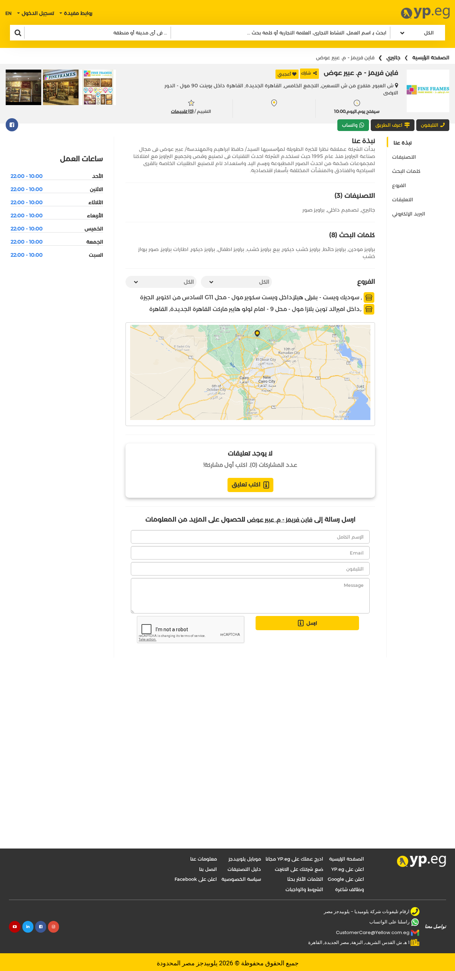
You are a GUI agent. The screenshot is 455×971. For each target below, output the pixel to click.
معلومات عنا (203, 859)
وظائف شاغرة (349, 889)
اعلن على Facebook (196, 879)
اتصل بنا (208, 869)
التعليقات (402, 199)
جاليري (393, 57)
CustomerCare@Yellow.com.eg (373, 932)
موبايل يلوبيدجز (245, 859)
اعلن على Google (346, 879)
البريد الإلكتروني (408, 214)
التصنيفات (404, 157)
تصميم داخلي (343, 210)
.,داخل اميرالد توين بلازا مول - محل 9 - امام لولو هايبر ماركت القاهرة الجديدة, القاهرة (256, 309)
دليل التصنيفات (244, 869)
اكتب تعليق (246, 484)
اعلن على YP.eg (347, 869)
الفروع (399, 185)
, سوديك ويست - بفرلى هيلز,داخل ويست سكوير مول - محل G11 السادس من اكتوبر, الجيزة (251, 297)
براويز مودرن (361, 249)
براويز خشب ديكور (301, 249)
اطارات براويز (174, 249)
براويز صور (314, 210)
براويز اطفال (231, 249)
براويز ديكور (203, 249)
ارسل (311, 623)
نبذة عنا (403, 143)
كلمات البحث (406, 171)
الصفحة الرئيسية (430, 57)
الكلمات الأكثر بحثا (305, 879)
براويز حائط (334, 249)
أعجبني (284, 74)
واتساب (350, 125)
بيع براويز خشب (263, 249)
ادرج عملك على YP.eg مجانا (294, 859)
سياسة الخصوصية (241, 879)
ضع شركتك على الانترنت (299, 869)
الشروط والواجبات (304, 889)
